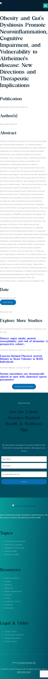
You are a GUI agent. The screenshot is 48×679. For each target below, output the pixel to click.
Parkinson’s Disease (13, 544)
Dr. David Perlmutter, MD (26, 663)
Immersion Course (13, 601)
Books (7, 598)
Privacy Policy (11, 641)
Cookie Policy (11, 631)
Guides (8, 581)
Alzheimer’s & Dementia (15, 541)
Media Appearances (13, 591)
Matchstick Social (23, 672)
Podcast (8, 594)
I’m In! (24, 482)
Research (9, 588)
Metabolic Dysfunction (15, 548)
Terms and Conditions (14, 635)
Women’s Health (12, 554)
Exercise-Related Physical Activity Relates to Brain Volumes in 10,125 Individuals (21, 358)
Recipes (8, 585)
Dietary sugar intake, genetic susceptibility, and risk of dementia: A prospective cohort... (24, 341)
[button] (45, 5)
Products (9, 605)
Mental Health (11, 551)
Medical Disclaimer (13, 638)
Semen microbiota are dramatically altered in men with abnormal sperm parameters (23, 376)
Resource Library (12, 578)
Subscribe (9, 608)
